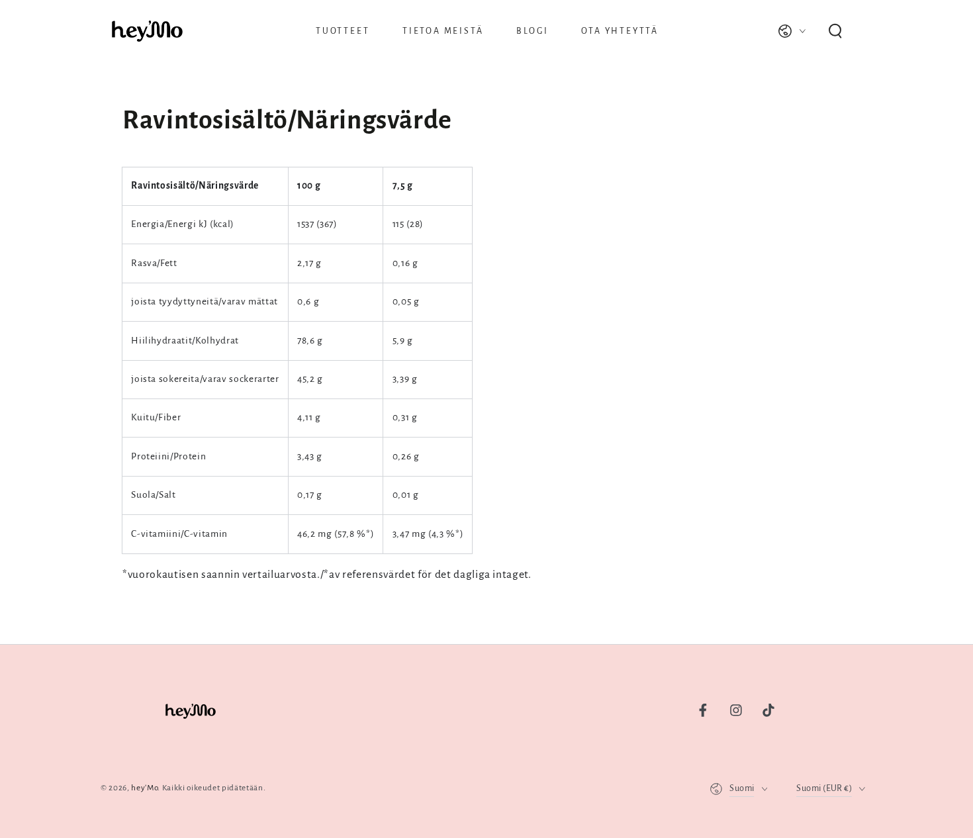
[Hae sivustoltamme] (835, 31)
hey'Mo (144, 787)
